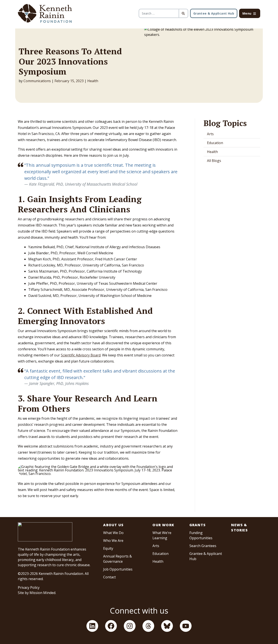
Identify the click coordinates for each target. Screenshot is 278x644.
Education (215, 142)
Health (92, 80)
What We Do (113, 532)
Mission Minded (42, 592)
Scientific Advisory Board (81, 355)
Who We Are (113, 540)
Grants (197, 525)
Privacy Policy (29, 587)
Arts (210, 133)
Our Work (163, 525)
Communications (37, 80)
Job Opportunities (117, 569)
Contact (109, 577)
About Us (113, 525)
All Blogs (214, 160)
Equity (108, 548)
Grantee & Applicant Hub (213, 13)
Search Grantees (202, 545)
